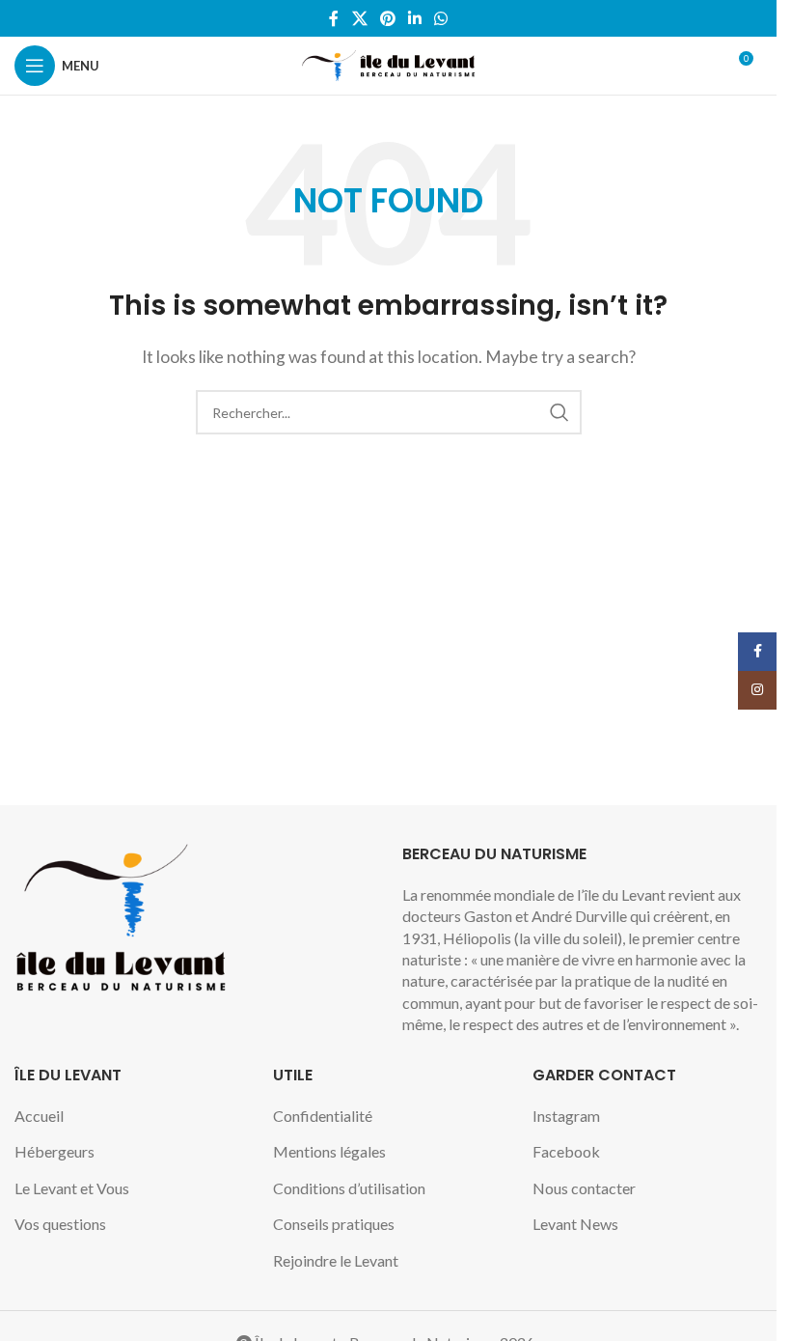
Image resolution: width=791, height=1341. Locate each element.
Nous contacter (584, 1188)
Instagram (566, 1115)
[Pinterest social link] (387, 18)
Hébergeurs (54, 1151)
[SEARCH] (559, 412)
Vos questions (60, 1224)
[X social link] (359, 18)
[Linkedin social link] (415, 18)
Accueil (39, 1115)
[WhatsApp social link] (441, 18)
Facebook (566, 1151)
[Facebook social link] (333, 18)
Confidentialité (322, 1115)
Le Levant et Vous (71, 1188)
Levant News (575, 1224)
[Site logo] (388, 63)
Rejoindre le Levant (335, 1260)
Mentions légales (329, 1151)
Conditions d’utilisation (349, 1188)
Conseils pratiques (334, 1224)
